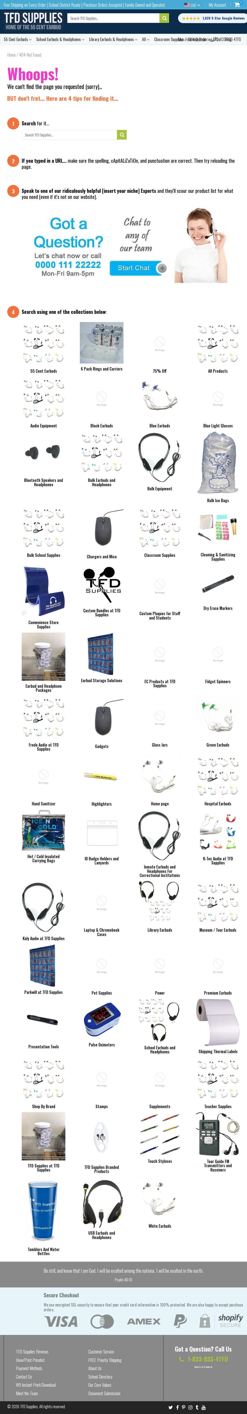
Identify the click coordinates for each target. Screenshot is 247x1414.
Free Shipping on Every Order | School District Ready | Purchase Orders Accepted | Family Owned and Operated (84, 5)
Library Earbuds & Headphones (112, 39)
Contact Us (24, 1377)
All (144, 39)
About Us (95, 1368)
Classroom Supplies (168, 39)
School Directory (100, 1377)
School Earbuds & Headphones (59, 39)
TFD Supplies (29, 1406)
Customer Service (101, 1351)
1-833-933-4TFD (228, 39)
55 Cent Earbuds (16, 39)
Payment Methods (29, 1368)
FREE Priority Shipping (105, 1360)
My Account (217, 5)
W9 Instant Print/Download (36, 1385)
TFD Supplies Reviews (32, 1351)
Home (11, 54)
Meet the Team (27, 1393)
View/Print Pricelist (30, 1360)
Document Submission (104, 1393)
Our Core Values (99, 1385)
